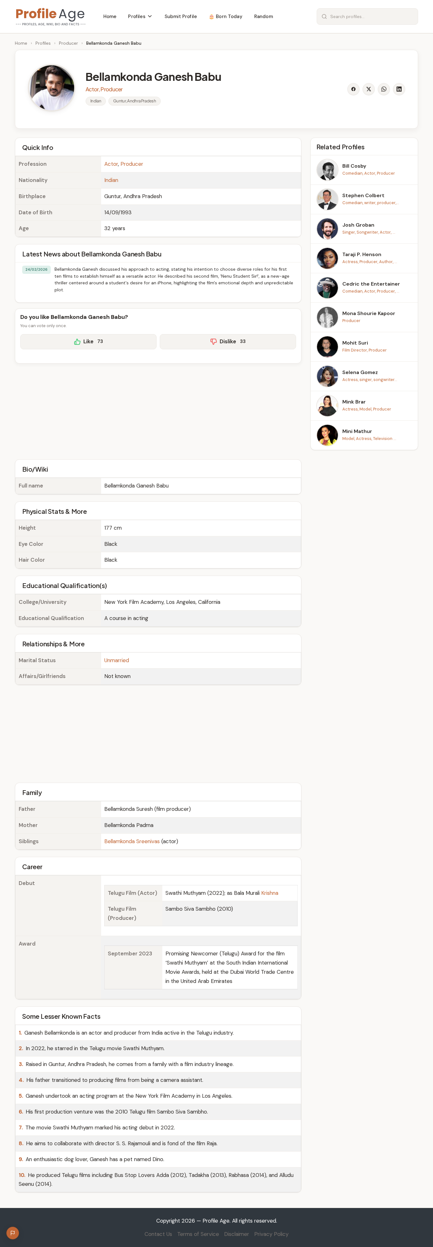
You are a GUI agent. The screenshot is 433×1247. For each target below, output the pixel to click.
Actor (111, 163)
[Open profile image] (51, 88)
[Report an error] (12, 1233)
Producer (68, 43)
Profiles (43, 43)
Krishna (269, 892)
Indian (111, 180)
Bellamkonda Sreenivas (132, 841)
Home (21, 43)
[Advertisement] (158, 410)
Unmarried (116, 660)
